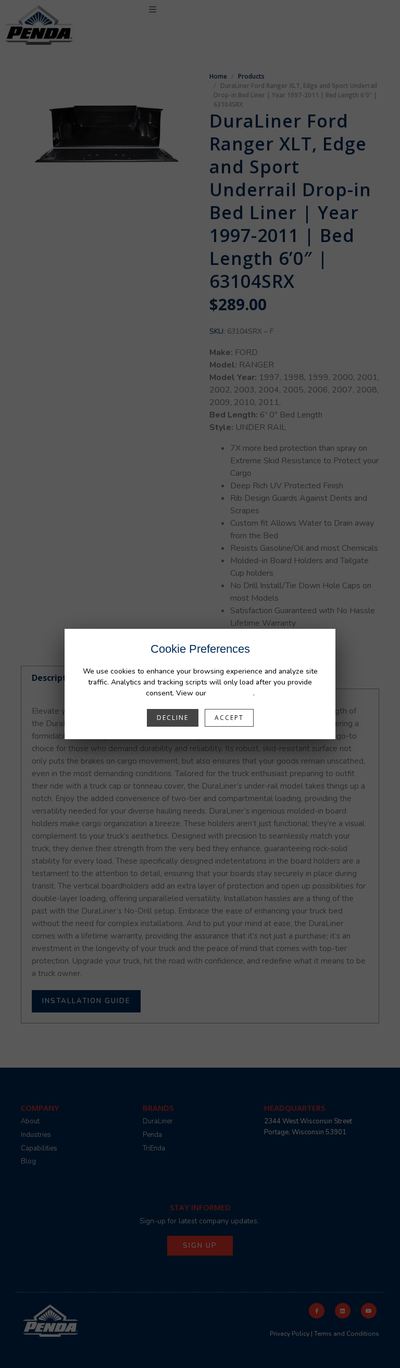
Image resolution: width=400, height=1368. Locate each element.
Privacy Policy (230, 693)
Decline (173, 717)
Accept (229, 717)
